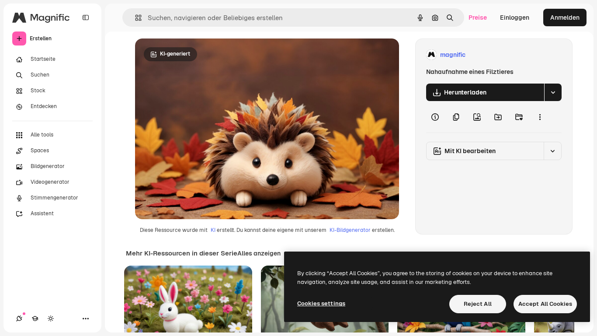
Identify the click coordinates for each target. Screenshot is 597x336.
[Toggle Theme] (51, 319)
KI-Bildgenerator (350, 230)
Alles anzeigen (259, 253)
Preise (478, 17)
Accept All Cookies (545, 304)
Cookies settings (321, 303)
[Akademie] (35, 319)
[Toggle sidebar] (86, 17)
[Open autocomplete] (135, 17)
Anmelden (565, 17)
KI (213, 230)
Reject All (478, 304)
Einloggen (514, 17)
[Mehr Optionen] (539, 117)
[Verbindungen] (19, 319)
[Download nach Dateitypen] (553, 92)
